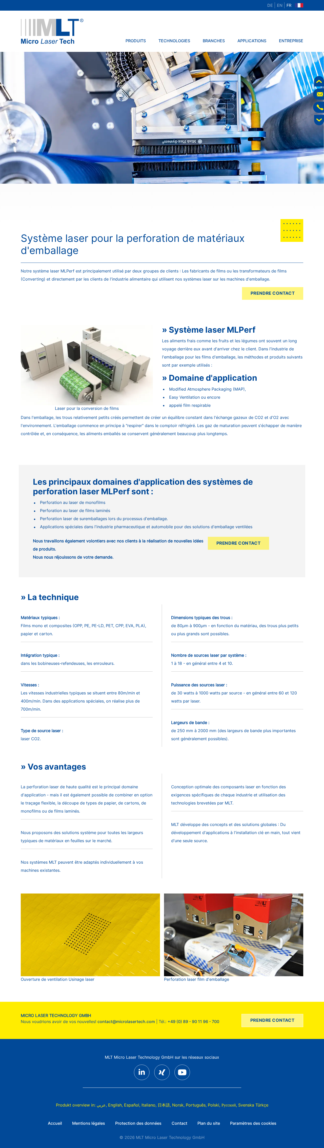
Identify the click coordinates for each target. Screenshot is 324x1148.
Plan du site (208, 1123)
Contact (179, 1123)
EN (279, 5)
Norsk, (178, 1105)
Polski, (214, 1105)
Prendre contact (273, 293)
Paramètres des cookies (253, 1123)
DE (270, 5)
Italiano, (148, 1105)
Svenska (246, 1105)
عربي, (102, 1105)
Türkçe (261, 1105)
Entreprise (291, 40)
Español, (132, 1105)
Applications (251, 40)
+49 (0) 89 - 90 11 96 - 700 (193, 1021)
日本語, (164, 1105)
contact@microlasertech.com (126, 1021)
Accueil (55, 1123)
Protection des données (138, 1123)
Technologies (174, 40)
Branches (214, 40)
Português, (196, 1105)
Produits (136, 40)
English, (115, 1105)
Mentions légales (88, 1123)
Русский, (229, 1105)
